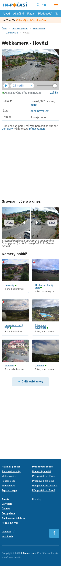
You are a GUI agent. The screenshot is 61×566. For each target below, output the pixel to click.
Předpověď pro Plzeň (43, 490)
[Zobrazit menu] (56, 5)
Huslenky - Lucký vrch (44, 286)
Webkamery (39, 28)
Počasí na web (10, 522)
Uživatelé (7, 503)
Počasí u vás (8, 480)
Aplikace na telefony (13, 518)
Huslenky (9, 285)
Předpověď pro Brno (43, 480)
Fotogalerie (8, 513)
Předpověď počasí (42, 466)
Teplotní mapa (9, 490)
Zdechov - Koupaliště (40, 326)
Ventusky (7, 128)
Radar (31, 13)
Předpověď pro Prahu (43, 476)
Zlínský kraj (12, 32)
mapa (33, 104)
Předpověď (45, 13)
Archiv (5, 499)
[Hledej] (38, 5)
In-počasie (7, 536)
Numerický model (41, 471)
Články (6, 508)
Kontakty (37, 499)
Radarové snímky (11, 471)
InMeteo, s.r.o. (29, 553)
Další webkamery (32, 381)
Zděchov (9, 365)
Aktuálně (18, 13)
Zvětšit (54, 92)
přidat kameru (37, 128)
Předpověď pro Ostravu (44, 485)
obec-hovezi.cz (39, 111)
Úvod (6, 13)
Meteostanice (9, 476)
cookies (18, 557)
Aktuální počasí (20, 28)
